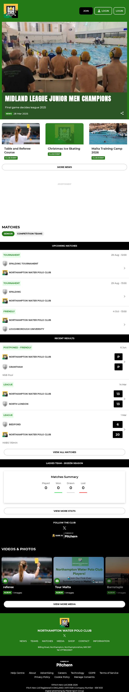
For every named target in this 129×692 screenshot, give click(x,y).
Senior (8, 233)
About (32, 673)
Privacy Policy (42, 677)
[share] (122, 113)
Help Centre (18, 673)
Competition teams (29, 233)
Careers (62, 673)
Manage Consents (84, 677)
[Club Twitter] (64, 528)
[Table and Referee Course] (21, 134)
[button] (122, 113)
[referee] (27, 571)
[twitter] (64, 636)
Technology (77, 673)
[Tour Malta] (78, 571)
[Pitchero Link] (71, 537)
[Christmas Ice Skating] (64, 134)
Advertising (46, 673)
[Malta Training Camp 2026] (108, 134)
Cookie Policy (62, 677)
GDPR (92, 673)
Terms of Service (109, 673)
